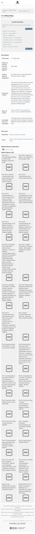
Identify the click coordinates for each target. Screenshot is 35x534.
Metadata (3, 17)
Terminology (9, 17)
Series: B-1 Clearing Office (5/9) (9, 11)
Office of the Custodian (19, 96)
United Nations (20, 102)
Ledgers (9, 44)
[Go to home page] (17, 2)
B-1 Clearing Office (11, 33)
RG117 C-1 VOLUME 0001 (15, 37)
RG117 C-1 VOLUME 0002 (15, 39)
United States (23, 87)
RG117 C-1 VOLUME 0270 (15, 42)
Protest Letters (9, 149)
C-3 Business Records (12, 46)
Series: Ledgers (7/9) (24, 11)
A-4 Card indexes (11, 31)
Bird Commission (23, 84)
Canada (13, 87)
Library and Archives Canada (17, 134)
